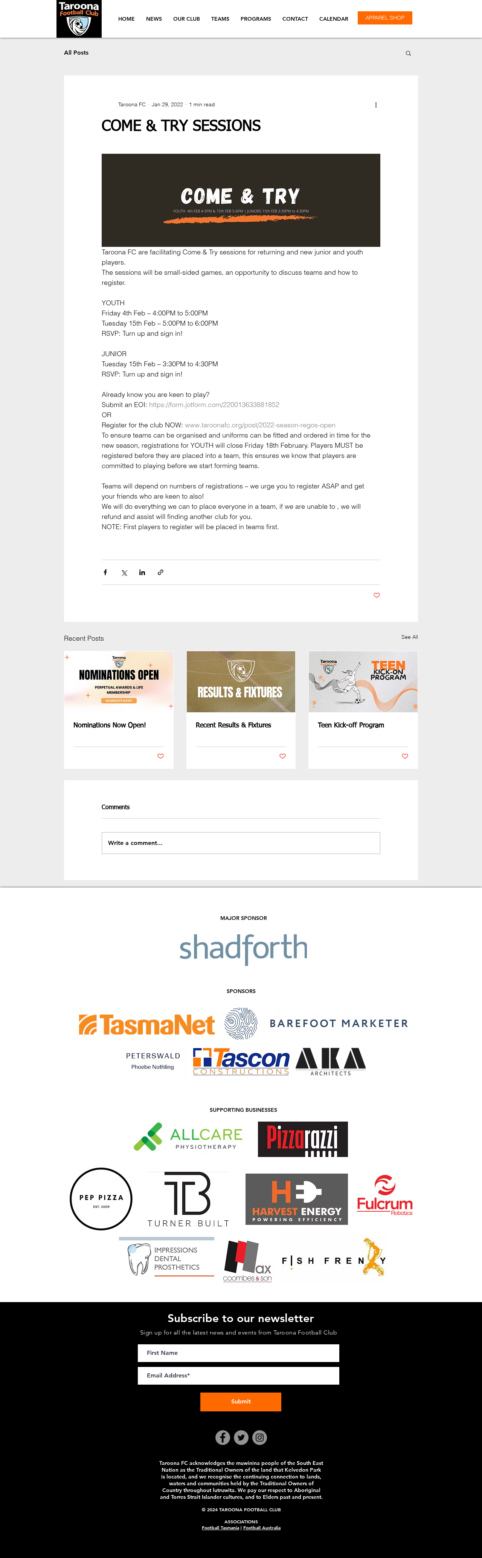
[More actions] (375, 104)
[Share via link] (160, 572)
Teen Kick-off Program (351, 725)
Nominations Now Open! (109, 725)
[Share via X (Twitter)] (123, 572)
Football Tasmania (220, 1527)
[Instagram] (259, 1437)
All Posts (76, 52)
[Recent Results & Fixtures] (241, 681)
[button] (187, 18)
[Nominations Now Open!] (118, 681)
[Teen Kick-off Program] (363, 681)
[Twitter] (241, 1437)
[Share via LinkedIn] (142, 572)
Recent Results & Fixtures (233, 725)
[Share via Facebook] (105, 572)
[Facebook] (222, 1437)
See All (409, 637)
